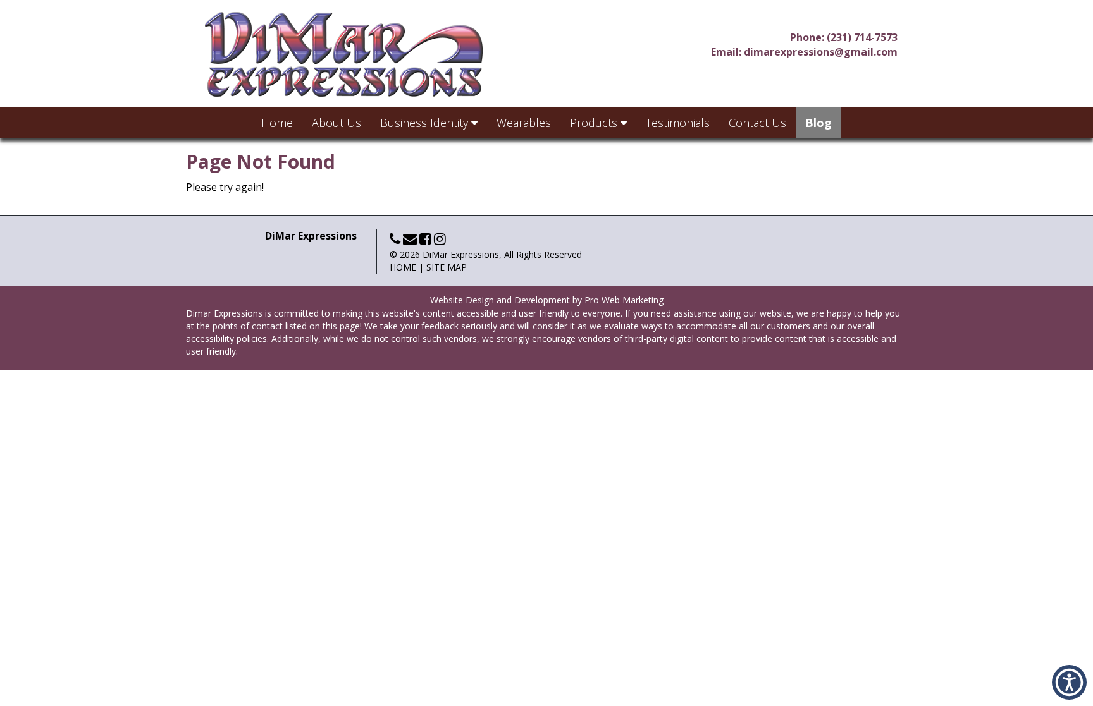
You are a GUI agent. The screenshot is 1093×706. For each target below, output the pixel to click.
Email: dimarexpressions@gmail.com (804, 52)
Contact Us (757, 122)
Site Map (446, 267)
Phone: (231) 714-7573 (844, 37)
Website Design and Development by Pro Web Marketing (547, 300)
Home (277, 122)
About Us (336, 122)
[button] (1069, 682)
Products (595, 122)
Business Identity (425, 122)
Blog (818, 122)
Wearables (524, 122)
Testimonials (678, 122)
